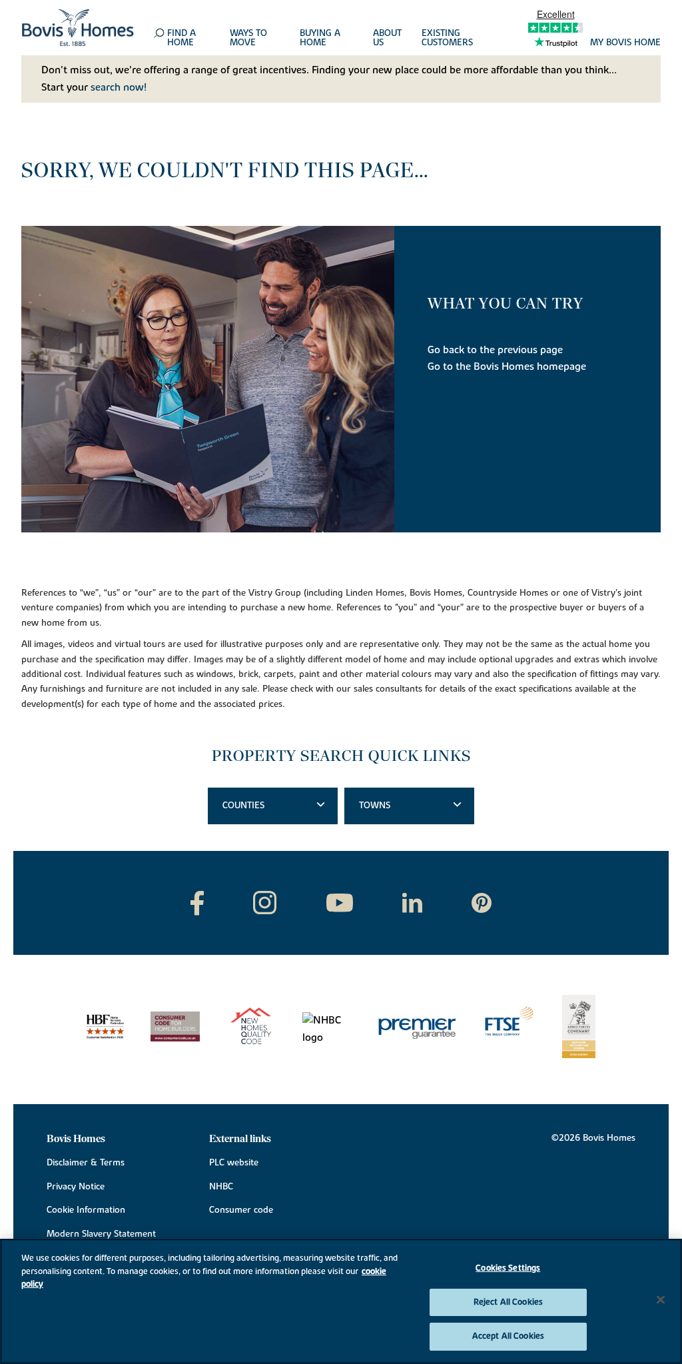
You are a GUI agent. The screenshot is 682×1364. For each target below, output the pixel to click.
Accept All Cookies (508, 1336)
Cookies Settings (508, 1268)
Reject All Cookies (508, 1302)
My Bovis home (625, 43)
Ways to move (248, 39)
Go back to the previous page (495, 349)
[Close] (660, 1300)
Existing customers (447, 39)
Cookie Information (86, 1210)
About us (387, 39)
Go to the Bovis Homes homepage (507, 366)
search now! (119, 87)
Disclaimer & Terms (86, 1162)
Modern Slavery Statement (101, 1234)
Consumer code (241, 1210)
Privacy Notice (76, 1186)
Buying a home (320, 39)
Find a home (181, 39)
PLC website (233, 1162)
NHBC (221, 1186)
